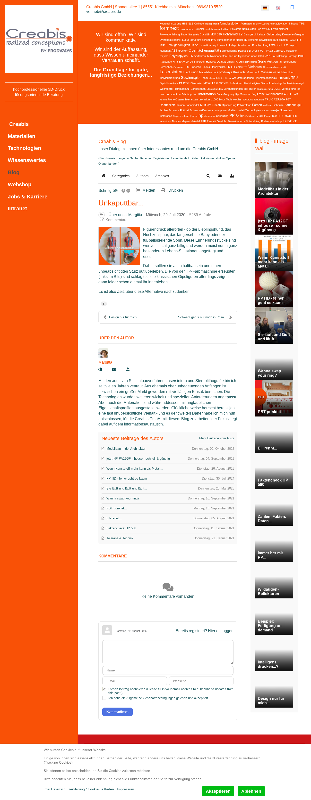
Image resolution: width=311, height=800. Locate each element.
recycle (164, 56)
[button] (208, 175)
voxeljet (274, 110)
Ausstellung (280, 56)
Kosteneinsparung (170, 23)
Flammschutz (181, 88)
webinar (267, 105)
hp (201, 115)
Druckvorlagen (181, 121)
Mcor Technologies (230, 99)
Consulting (222, 115)
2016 (261, 56)
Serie (262, 61)
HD (295, 115)
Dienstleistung (207, 45)
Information (207, 94)
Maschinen (287, 72)
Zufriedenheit (224, 39)
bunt (215, 72)
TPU (294, 78)
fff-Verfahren (253, 67)
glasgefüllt (214, 78)
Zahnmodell (192, 105)
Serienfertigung (225, 94)
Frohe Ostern (176, 99)
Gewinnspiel (190, 77)
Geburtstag (274, 34)
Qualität (221, 61)
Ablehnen (251, 791)
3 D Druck (253, 50)
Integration (221, 110)
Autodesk (209, 116)
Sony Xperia (262, 23)
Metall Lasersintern (216, 83)
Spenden (286, 110)
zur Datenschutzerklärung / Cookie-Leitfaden (79, 789)
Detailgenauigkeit (178, 45)
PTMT (187, 66)
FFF (203, 121)
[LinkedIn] (292, 7)
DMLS (277, 89)
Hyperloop (244, 56)
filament (283, 28)
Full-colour (237, 66)
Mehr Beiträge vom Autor (216, 438)
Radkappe (166, 61)
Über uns (116, 215)
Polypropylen (178, 56)
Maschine (172, 83)
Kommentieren (117, 711)
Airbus (265, 110)
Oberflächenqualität (204, 50)
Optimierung (229, 105)
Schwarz (174, 110)
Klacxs (206, 66)
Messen (266, 72)
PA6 (213, 39)
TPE (301, 23)
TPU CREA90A (275, 99)
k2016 (268, 56)
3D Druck (247, 99)
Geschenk (253, 72)
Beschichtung (260, 45)
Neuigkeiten (249, 28)
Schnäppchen (189, 94)
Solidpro (250, 116)
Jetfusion (259, 99)
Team (204, 77)
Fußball (184, 110)
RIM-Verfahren (197, 56)
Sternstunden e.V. (237, 121)
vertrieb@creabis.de (103, 11)
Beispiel (199, 28)
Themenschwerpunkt (274, 67)
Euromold (222, 45)
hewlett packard (268, 39)
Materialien (205, 72)
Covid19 (204, 34)
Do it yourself (197, 61)
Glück (259, 116)
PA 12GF (184, 83)
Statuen (180, 105)
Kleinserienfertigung (293, 34)
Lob (259, 28)
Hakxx (242, 50)
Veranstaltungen (233, 88)
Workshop (276, 121)
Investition (165, 121)
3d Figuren (250, 88)
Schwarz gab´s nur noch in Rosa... (202, 317)
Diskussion (196, 83)
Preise (265, 121)
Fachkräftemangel (293, 83)
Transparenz (212, 23)
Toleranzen (191, 99)
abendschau (244, 45)
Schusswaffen (198, 110)
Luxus (186, 39)
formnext (169, 28)
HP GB (195, 45)
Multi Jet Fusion (210, 105)
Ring (253, 94)
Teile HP (276, 115)
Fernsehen (166, 66)
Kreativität (239, 72)
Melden (148, 190)
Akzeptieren (218, 791)
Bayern (177, 116)
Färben (257, 105)
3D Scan (226, 78)
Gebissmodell (236, 110)
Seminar (178, 67)
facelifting (254, 121)
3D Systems (251, 39)
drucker (183, 50)
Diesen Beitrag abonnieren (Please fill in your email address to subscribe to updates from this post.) (170, 691)
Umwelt (287, 116)
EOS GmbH (276, 45)
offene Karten (190, 116)
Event (267, 116)
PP (232, 116)
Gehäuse (278, 105)
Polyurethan (244, 105)
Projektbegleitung (170, 34)
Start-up (232, 56)
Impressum (125, 789)
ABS (174, 50)
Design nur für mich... (124, 317)
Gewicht (221, 121)
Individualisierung (170, 77)
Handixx (211, 61)
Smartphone (187, 29)
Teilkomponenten (217, 56)
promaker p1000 (208, 99)
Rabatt (292, 40)
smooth (283, 39)
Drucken (175, 190)
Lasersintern (172, 71)
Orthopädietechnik (170, 39)
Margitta (135, 215)
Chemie (196, 66)
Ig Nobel (238, 39)
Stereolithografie (248, 61)
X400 (185, 61)
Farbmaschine (228, 50)
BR (228, 66)
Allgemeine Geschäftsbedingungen (150, 698)
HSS (184, 23)
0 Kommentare (115, 220)
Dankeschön (198, 88)
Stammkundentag (271, 83)
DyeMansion (242, 94)
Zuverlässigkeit (190, 34)
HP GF (276, 72)
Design (248, 34)
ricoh (254, 56)
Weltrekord (166, 88)
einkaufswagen (279, 23)
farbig (232, 45)
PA (236, 61)
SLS (190, 23)
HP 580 (177, 61)
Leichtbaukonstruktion (217, 29)
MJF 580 (216, 34)
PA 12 (269, 50)
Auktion (272, 61)
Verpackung (289, 88)
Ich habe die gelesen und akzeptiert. (158, 698)
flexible (164, 110)
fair (280, 61)
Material (195, 121)
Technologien (253, 110)
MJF (262, 50)
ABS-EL (288, 94)
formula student (230, 23)
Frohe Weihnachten (270, 94)
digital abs (260, 34)
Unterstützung (245, 77)
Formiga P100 (296, 56)
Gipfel (163, 83)
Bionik (230, 61)
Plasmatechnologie (266, 77)
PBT (288, 99)
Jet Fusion (191, 72)
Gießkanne (290, 50)
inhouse (293, 23)
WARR (266, 28)
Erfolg (274, 28)
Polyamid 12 (232, 34)
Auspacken (174, 94)
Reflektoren (236, 83)
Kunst (210, 110)
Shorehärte (289, 61)
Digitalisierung (265, 89)
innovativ (284, 78)
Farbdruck (290, 121)
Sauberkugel (293, 105)
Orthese (199, 23)
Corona (278, 50)
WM (234, 78)
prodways (225, 72)
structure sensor (200, 39)
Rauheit (211, 121)
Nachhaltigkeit (252, 83)
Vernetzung (248, 23)
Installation (166, 115)
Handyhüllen (218, 66)
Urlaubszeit (167, 105)
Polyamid (235, 28)
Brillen (240, 116)
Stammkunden (215, 89)
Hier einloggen (220, 631)
